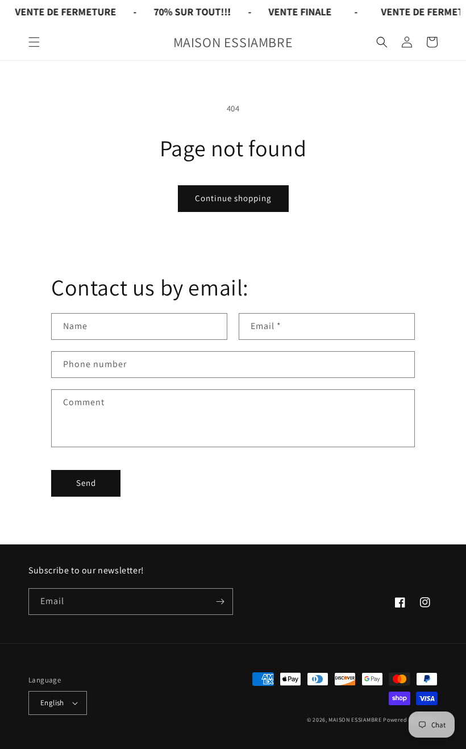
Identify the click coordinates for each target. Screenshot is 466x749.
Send (86, 482)
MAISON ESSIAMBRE (354, 719)
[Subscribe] (219, 601)
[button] (34, 42)
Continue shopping (233, 198)
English (52, 703)
